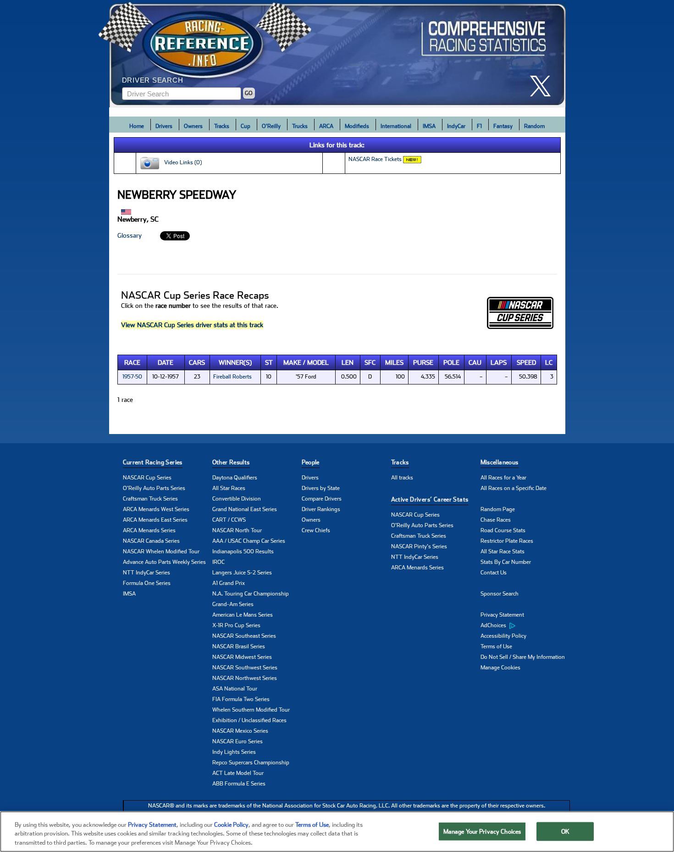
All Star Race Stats (503, 551)
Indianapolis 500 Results (243, 551)
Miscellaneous (500, 462)
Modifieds (357, 126)
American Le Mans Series (242, 615)
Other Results (231, 462)
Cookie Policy (231, 824)
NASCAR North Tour (237, 530)
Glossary (129, 235)
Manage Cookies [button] (500, 667)
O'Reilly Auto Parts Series (154, 488)
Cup (245, 126)
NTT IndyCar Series (146, 572)
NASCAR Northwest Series (244, 678)
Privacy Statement (502, 615)
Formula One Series (147, 583)
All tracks (402, 477)
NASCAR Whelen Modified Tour (161, 551)
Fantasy (503, 126)
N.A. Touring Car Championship (250, 593)
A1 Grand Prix (228, 583)
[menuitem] (525, 625)
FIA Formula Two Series (241, 699)
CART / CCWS (229, 520)
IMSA (429, 126)
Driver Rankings (321, 509)
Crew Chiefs (316, 530)
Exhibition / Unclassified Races (249, 720)
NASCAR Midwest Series (242, 657)
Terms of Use (496, 646)
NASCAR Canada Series (151, 541)
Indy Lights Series (234, 752)
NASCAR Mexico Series (240, 731)
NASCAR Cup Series (147, 477)
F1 (479, 126)
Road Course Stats (503, 530)
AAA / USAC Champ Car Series (248, 541)
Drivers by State (321, 488)
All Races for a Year (503, 477)
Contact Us (494, 572)
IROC (218, 562)
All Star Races (228, 488)
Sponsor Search (500, 593)
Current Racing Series (152, 462)
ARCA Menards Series (149, 530)
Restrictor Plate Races (507, 541)
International (396, 126)
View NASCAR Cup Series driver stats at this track (192, 325)
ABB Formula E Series (238, 783)
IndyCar (456, 126)
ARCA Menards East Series (155, 520)
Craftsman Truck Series (150, 499)
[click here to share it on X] (544, 86)
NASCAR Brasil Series (238, 646)
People (311, 462)
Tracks (221, 126)
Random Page (498, 509)
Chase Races (496, 520)
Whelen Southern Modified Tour (251, 710)
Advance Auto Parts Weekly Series (164, 562)
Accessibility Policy (503, 636)
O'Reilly (271, 126)
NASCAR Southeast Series (244, 636)
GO (249, 93)
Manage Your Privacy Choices (482, 831)
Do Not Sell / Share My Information (523, 657)
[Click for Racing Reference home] (337, 53)
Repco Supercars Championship (250, 762)
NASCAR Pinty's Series (419, 546)
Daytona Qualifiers (234, 477)
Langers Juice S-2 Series (242, 572)
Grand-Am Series (233, 604)
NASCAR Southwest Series (244, 667)
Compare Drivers (322, 499)
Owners (193, 126)
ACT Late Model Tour (238, 773)
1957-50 (132, 376)
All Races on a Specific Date (514, 488)
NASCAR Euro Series (237, 741)
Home (136, 126)
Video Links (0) (181, 162)
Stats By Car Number (506, 562)
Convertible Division (236, 499)
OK (565, 831)
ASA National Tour (234, 688)
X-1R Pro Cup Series (236, 625)
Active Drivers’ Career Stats (430, 499)
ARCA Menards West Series (156, 509)
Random (534, 126)
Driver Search (152, 80)
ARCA (326, 126)
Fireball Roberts (232, 376)
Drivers (163, 126)
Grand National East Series (244, 509)
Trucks (300, 126)
